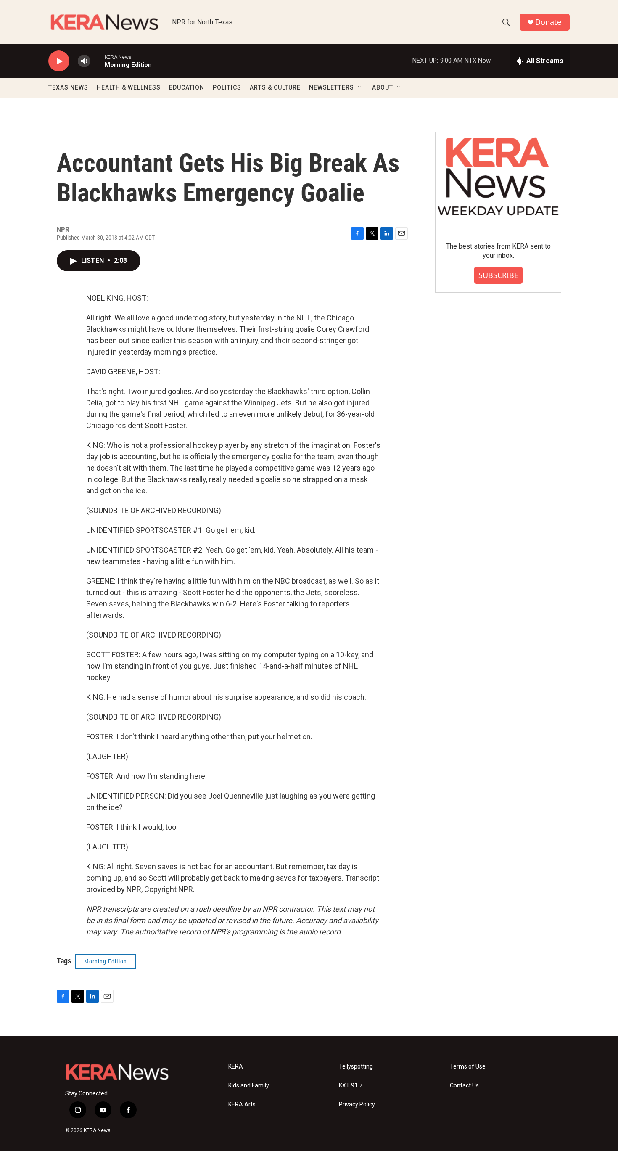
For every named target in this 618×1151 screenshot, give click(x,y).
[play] (59, 61)
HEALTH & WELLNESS (129, 87)
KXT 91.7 (350, 1085)
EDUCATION (186, 87)
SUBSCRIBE (498, 275)
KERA (235, 1067)
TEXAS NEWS (68, 87)
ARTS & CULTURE (275, 87)
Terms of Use (468, 1067)
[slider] (97, 60)
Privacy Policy (357, 1104)
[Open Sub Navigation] (360, 87)
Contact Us (464, 1085)
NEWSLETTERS (331, 87)
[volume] (84, 61)
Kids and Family (248, 1085)
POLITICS (227, 87)
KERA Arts (242, 1104)
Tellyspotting (356, 1067)
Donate (548, 22)
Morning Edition (105, 961)
